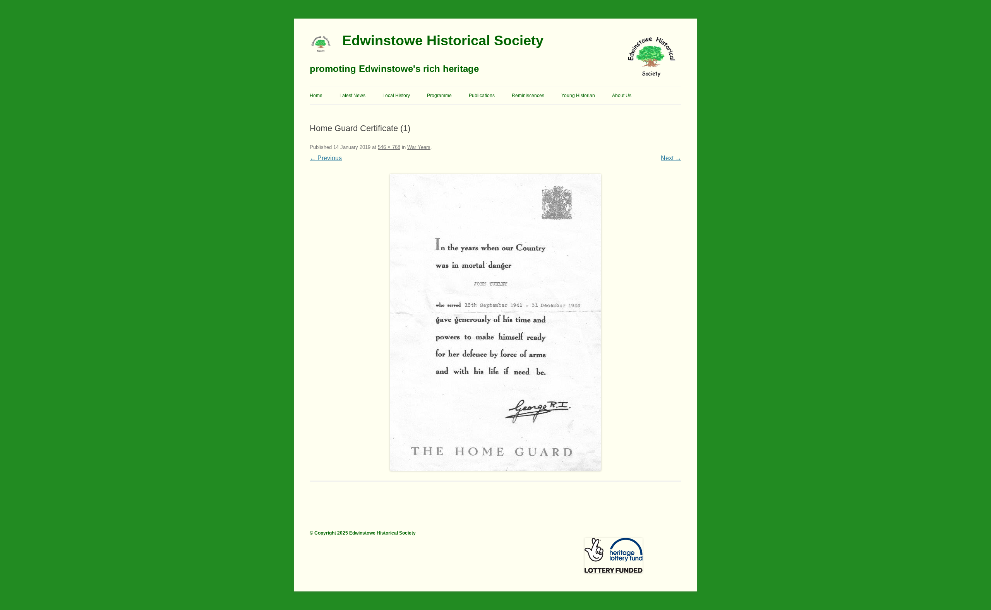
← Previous (326, 158)
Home (316, 95)
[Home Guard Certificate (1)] (495, 322)
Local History (396, 95)
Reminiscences (528, 95)
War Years (418, 147)
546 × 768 (389, 147)
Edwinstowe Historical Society (443, 40)
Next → (671, 158)
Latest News (352, 95)
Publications (482, 95)
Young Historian (578, 95)
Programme (439, 95)
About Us (621, 95)
